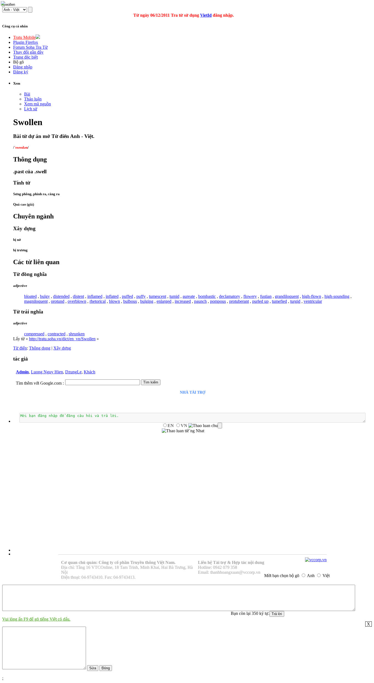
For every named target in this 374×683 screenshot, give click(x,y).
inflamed (94, 296)
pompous (218, 301)
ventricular (313, 301)
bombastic (207, 296)
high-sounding (336, 296)
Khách (89, 372)
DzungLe (73, 372)
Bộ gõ (18, 62)
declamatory (229, 296)
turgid (295, 301)
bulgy (45, 296)
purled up (260, 301)
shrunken (77, 334)
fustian (266, 296)
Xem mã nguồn (37, 104)
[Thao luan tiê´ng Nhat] (183, 430)
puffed (127, 296)
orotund (57, 301)
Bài (27, 94)
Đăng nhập (22, 67)
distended (61, 296)
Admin (22, 372)
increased (183, 301)
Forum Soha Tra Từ (30, 47)
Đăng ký (20, 72)
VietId (206, 15)
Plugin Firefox (25, 42)
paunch (200, 301)
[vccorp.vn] (316, 559)
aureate (189, 296)
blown (114, 301)
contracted (56, 334)
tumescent (157, 296)
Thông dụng (39, 348)
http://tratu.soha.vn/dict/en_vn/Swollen (62, 338)
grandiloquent (287, 296)
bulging (146, 301)
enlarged (164, 301)
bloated (30, 296)
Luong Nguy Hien (47, 372)
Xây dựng (62, 348)
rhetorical (98, 301)
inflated (112, 296)
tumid (174, 296)
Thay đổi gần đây (28, 52)
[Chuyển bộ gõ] (4, 4)
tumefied (279, 301)
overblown (77, 301)
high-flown (311, 296)
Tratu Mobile (24, 37)
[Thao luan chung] (205, 425)
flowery (250, 296)
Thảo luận (33, 99)
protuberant (239, 301)
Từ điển (20, 348)
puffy (141, 296)
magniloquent (36, 301)
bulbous (130, 301)
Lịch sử (30, 108)
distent (78, 296)
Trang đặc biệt (25, 57)
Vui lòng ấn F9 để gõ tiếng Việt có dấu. (36, 619)
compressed (34, 334)
